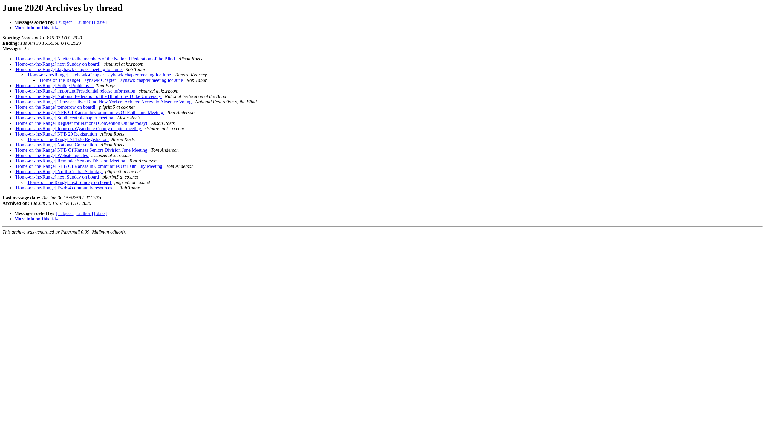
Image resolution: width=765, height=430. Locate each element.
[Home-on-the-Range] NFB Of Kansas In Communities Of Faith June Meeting (89, 112)
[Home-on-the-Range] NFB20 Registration (67, 139)
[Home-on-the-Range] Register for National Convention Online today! (81, 123)
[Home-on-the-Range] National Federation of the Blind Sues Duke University (88, 96)
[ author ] (84, 22)
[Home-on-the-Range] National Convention (56, 144)
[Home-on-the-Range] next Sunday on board (57, 176)
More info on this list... (36, 27)
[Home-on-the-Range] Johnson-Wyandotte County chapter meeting (78, 128)
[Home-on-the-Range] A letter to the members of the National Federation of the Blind (95, 58)
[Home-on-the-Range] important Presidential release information (75, 90)
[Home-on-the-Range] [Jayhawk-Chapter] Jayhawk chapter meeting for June (99, 74)
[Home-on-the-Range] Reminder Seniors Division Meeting (70, 160)
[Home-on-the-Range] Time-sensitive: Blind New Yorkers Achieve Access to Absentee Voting (103, 101)
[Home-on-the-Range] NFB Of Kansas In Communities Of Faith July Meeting (88, 166)
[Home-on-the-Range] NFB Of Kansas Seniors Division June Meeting (81, 150)
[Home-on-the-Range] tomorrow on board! (55, 107)
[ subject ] (65, 22)
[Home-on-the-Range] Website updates (51, 155)
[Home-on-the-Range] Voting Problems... (54, 85)
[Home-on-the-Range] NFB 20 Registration (56, 133)
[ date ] (100, 22)
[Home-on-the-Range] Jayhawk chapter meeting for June (68, 69)
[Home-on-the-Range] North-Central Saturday (58, 171)
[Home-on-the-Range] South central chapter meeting (64, 117)
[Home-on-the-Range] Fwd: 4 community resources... (65, 187)
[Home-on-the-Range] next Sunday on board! (58, 64)
